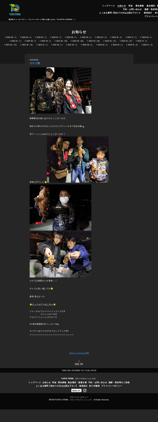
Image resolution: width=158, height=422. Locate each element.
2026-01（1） (57, 37)
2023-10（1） (46, 41)
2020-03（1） (103, 44)
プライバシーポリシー (111, 385)
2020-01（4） (133, 44)
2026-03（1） (27, 37)
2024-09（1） (147, 37)
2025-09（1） (72, 37)
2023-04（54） (78, 41)
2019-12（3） (148, 44)
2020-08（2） (88, 44)
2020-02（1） (118, 44)
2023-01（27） (127, 41)
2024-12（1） (132, 37)
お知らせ (122, 5)
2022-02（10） (28, 44)
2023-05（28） (62, 41)
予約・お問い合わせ (132, 9)
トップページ (108, 5)
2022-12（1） (142, 41)
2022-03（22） (12, 44)
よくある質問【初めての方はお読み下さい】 (120, 12)
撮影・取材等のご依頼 (119, 382)
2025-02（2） (102, 37)
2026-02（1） (42, 37)
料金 (131, 5)
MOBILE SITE (76, 390)
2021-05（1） (58, 44)
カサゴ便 (35, 63)
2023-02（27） (111, 41)
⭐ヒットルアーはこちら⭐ (43, 304)
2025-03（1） (87, 37)
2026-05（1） (12, 37)
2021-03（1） (73, 44)
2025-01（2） (117, 37)
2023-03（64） (95, 41)
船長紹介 (148, 12)
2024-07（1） (16, 41)
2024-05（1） (31, 41)
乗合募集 (140, 5)
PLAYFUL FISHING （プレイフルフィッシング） (79, 378)
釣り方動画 (94, 385)
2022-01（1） (43, 44)
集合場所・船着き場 (77, 382)
